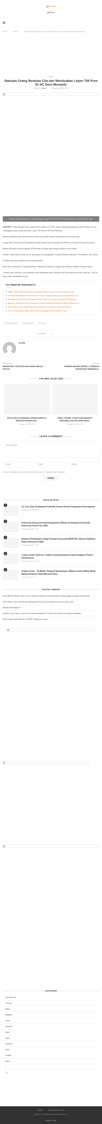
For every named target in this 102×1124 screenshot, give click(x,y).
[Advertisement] (51, 54)
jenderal (42, 323)
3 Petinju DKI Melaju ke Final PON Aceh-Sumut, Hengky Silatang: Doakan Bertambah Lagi (43, 296)
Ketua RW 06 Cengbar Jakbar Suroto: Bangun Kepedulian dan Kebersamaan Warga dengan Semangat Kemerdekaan (46, 596)
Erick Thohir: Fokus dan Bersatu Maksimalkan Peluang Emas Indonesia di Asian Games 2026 (38, 602)
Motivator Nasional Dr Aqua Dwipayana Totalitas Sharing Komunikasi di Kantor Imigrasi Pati (44, 303)
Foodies (8, 1055)
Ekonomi (8, 1026)
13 (6, 1073)
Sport (7, 1032)
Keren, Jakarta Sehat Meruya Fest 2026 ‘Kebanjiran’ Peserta (25, 619)
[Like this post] (53, 334)
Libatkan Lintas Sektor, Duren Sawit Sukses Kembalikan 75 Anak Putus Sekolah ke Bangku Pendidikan (42, 613)
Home (5, 31)
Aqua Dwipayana (11, 323)
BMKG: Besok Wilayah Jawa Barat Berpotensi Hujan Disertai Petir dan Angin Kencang (41, 292)
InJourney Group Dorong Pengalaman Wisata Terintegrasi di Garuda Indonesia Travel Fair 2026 (55, 524)
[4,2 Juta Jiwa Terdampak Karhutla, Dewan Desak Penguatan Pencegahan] (11, 510)
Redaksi (40, 1110)
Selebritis (8, 1044)
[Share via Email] (65, 334)
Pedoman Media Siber (56, 1110)
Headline (8, 1015)
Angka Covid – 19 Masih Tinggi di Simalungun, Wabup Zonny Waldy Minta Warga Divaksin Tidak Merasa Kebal (58, 572)
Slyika (43, 88)
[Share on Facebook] (56, 334)
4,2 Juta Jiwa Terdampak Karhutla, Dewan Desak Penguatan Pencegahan (58, 506)
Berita (15, 31)
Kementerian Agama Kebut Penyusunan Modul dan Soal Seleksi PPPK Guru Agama (39, 307)
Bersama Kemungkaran (11, 608)
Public (7, 1061)
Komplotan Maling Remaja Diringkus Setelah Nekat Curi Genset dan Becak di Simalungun (42, 299)
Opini (7, 1038)
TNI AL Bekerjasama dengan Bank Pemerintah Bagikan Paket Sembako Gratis (37, 311)
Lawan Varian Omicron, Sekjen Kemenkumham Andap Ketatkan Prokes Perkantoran (57, 556)
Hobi (7, 1050)
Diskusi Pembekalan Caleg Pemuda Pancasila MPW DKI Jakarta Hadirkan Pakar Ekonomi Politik (58, 540)
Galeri (7, 1021)
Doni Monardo (28, 323)
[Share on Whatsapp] (62, 334)
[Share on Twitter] (59, 334)
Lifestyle (8, 1003)
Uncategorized (10, 997)
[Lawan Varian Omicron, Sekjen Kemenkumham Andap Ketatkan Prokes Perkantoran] (11, 559)
